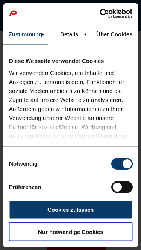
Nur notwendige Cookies (70, 231)
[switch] (121, 187)
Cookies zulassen (70, 210)
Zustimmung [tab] (25, 34)
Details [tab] (69, 34)
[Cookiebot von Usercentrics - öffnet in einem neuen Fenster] (100, 13)
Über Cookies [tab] (114, 34)
